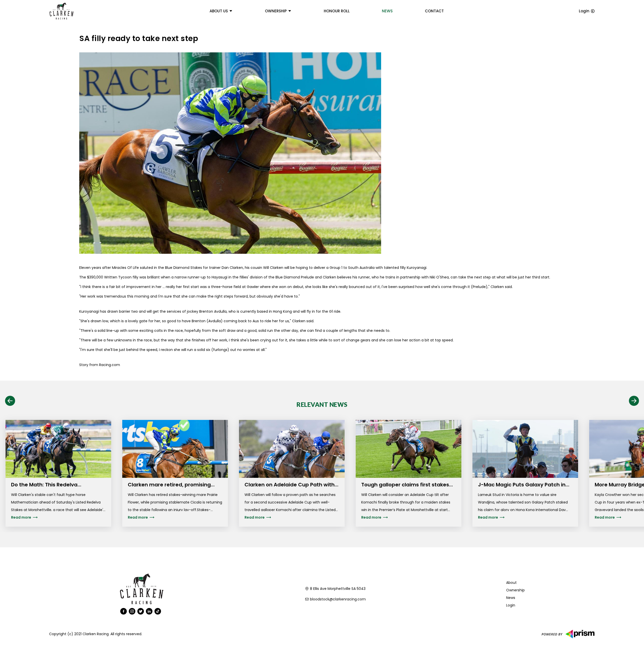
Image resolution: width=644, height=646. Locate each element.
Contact (434, 11)
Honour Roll (337, 11)
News (387, 11)
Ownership (276, 11)
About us (219, 11)
